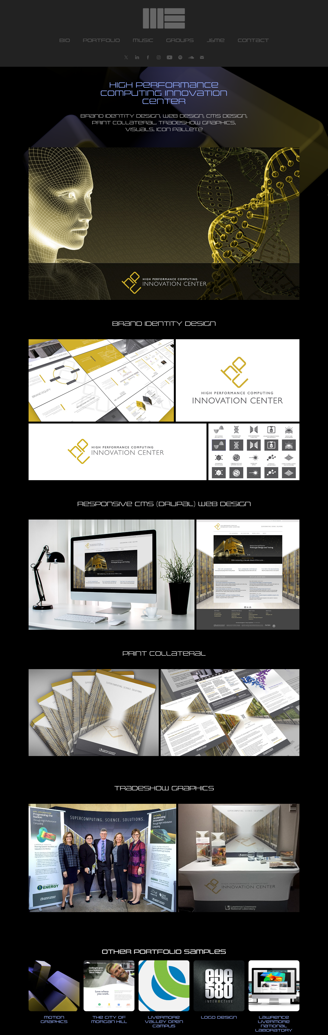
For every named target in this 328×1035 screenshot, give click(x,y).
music (143, 40)
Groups (180, 40)
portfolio (101, 40)
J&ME (216, 40)
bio (64, 40)
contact (253, 40)
